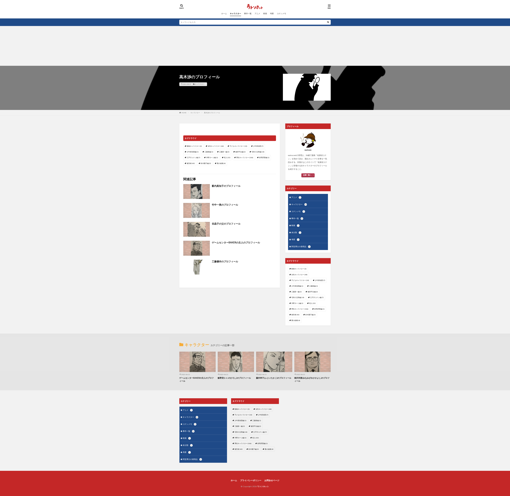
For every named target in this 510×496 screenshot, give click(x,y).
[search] (328, 22)
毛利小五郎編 (258, 152)
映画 (265, 13)
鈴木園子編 (206, 163)
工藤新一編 (224, 152)
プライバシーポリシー (250, 480)
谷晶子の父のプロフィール (226, 223)
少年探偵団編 (193, 152)
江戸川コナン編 (193, 157)
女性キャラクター (216, 146)
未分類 (295, 232)
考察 (272, 13)
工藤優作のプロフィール (225, 261)
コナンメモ (281, 13)
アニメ (257, 13)
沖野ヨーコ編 (212, 157)
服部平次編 (240, 152)
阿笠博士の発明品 (300, 246)
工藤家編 (209, 152)
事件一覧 (248, 13)
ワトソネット (263, 486)
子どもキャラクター (238, 146)
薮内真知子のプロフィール (226, 185)
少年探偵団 (258, 146)
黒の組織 (221, 163)
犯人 (227, 157)
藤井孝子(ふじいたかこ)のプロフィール (273, 378)
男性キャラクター (244, 157)
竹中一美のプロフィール (225, 204)
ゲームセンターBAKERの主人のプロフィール (236, 242)
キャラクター (235, 13)
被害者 (191, 163)
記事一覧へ (307, 175)
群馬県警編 (264, 157)
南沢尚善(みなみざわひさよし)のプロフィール (312, 379)
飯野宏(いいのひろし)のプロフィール (234, 378)
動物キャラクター (194, 146)
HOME (184, 113)
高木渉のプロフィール (212, 113)
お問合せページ (271, 480)
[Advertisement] (255, 45)
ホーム (224, 13)
